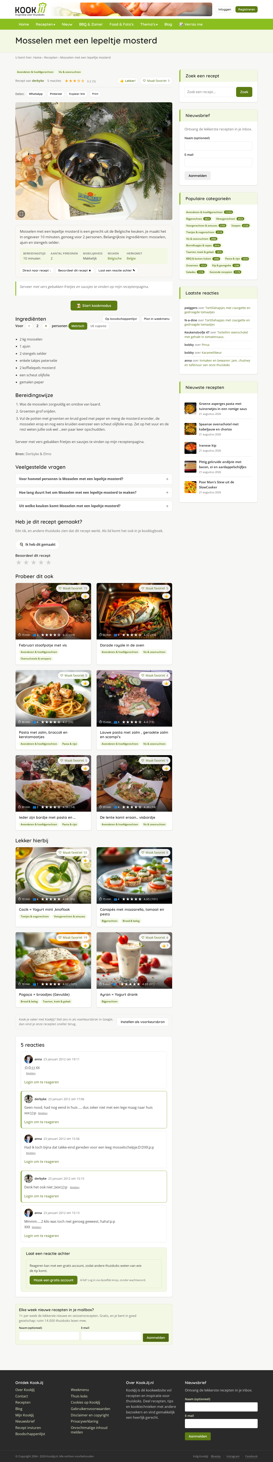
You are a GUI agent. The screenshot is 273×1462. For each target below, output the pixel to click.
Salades (194, 272)
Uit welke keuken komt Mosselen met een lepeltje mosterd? (70, 506)
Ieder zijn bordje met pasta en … (47, 817)
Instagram (233, 1456)
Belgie (131, 258)
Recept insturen (28, 1428)
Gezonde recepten (225, 272)
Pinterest (56, 94)
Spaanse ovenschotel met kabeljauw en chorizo (219, 426)
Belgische (115, 258)
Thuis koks (79, 1396)
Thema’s (147, 24)
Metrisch (77, 326)
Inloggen (224, 9)
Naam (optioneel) (30, 1328)
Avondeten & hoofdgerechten (35, 72)
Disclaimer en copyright (90, 1415)
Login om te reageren (41, 1082)
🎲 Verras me (191, 24)
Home (24, 24)
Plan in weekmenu (157, 319)
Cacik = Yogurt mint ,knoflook (44, 909)
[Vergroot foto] (21, 214)
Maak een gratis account (53, 1280)
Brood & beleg (131, 921)
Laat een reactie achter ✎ (117, 270)
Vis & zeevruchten (70, 72)
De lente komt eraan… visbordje (127, 817)
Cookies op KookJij (85, 1402)
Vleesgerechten (229, 219)
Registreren (246, 9)
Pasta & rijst (69, 744)
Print (95, 93)
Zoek (244, 92)
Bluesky (216, 1456)
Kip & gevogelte (225, 265)
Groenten (196, 265)
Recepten (44, 24)
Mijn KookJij (24, 1415)
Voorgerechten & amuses (69, 916)
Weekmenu (80, 1390)
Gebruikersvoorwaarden (90, 1409)
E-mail (85, 1328)
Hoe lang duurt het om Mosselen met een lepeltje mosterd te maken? (77, 492)
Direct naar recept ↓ (37, 270)
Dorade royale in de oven (122, 645)
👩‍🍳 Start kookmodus (94, 305)
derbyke (38, 81)
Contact (21, 1396)
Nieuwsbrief (25, 1421)
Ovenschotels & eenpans (36, 658)
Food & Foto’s (122, 24)
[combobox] (209, 92)
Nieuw (67, 24)
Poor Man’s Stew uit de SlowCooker (216, 484)
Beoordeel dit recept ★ (74, 270)
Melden (31, 1073)
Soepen (239, 225)
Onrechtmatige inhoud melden (89, 1430)
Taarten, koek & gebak (57, 1001)
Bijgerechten (110, 921)
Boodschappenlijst (30, 1434)
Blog (168, 24)
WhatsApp (36, 94)
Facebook (251, 1456)
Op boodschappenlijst (121, 319)
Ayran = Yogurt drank (119, 994)
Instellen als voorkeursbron (143, 1022)
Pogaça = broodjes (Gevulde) (44, 994)
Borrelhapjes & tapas (202, 245)
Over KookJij (25, 1390)
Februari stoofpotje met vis (43, 645)
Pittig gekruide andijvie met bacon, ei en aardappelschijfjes (222, 464)
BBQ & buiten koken (202, 258)
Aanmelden (156, 1337)
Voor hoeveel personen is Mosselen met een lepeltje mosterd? (71, 478)
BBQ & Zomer (91, 24)
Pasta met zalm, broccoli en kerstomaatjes (43, 734)
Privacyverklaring (84, 1421)
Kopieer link (77, 93)
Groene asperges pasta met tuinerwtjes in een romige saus (223, 406)
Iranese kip (207, 445)
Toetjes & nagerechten (35, 916)
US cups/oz (98, 326)
